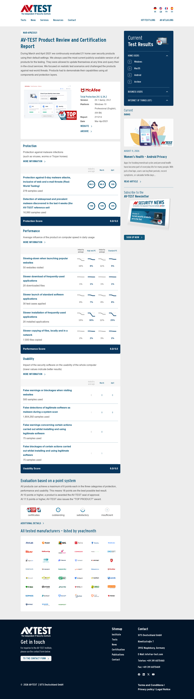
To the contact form (34, 658)
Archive (84, 131)
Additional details (31, 523)
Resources (58, 20)
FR (166, 11)
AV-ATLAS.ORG (166, 20)
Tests (23, 20)
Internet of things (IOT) (140, 100)
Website (84, 126)
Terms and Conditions (150, 685)
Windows (138, 61)
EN (161, 11)
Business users (135, 91)
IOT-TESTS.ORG (148, 20)
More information (32, 161)
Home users (133, 55)
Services (44, 20)
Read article (131, 181)
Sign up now (132, 237)
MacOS (137, 68)
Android (137, 75)
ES (172, 11)
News (33, 20)
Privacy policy (146, 689)
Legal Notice (163, 689)
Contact (72, 20)
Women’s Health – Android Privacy (145, 157)
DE (155, 11)
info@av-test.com (154, 654)
